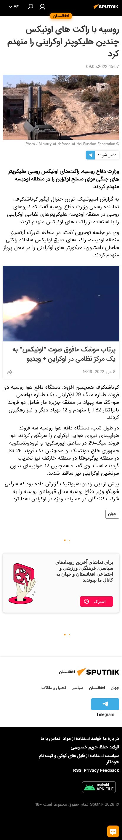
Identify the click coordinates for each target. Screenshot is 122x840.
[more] (10, 372)
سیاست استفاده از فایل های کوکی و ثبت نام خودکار (79, 759)
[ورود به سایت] (42, 6)
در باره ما (111, 739)
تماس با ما (50, 739)
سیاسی (77, 687)
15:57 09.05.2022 (102, 67)
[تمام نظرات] (113, 831)
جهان (112, 514)
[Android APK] (99, 788)
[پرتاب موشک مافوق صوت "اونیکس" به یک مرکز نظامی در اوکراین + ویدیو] (61, 303)
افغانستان (97, 687)
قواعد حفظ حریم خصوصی (95, 747)
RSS (77, 770)
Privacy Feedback (101, 771)
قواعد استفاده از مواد (82, 739)
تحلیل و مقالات (53, 687)
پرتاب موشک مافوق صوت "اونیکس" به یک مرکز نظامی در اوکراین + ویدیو (63, 354)
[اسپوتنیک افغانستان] (107, 10)
